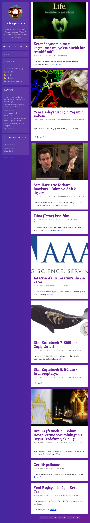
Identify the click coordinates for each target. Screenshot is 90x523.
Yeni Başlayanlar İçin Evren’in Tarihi (59, 489)
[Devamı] (59, 64)
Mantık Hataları (9, 129)
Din (9, 75)
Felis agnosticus (15, 23)
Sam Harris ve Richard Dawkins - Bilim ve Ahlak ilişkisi (55, 188)
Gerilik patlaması (48, 464)
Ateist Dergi (8, 151)
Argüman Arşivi (9, 110)
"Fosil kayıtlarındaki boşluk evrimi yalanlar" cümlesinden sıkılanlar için (14, 99)
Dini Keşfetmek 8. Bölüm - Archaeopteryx (55, 371)
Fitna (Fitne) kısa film (51, 215)
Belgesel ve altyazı (15, 69)
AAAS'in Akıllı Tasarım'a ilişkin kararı (59, 280)
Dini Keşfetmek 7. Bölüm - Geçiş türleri (55, 344)
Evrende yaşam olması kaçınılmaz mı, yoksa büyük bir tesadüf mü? (59, 47)
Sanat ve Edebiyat (14, 81)
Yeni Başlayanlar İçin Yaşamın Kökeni (59, 114)
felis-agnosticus (51, 56)
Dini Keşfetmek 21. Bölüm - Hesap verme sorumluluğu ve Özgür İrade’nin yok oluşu (58, 434)
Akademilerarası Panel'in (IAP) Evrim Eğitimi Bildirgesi (14, 106)
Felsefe (11, 78)
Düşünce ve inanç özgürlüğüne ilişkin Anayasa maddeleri (15, 119)
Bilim (10, 72)
